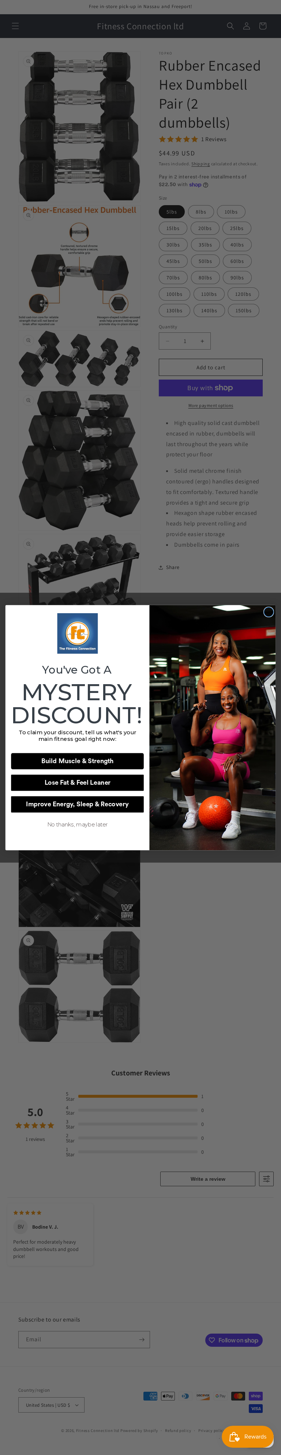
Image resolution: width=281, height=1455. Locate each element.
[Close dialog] (268, 612)
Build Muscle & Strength (77, 761)
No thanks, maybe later (77, 824)
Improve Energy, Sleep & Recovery (77, 804)
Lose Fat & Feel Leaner (77, 782)
